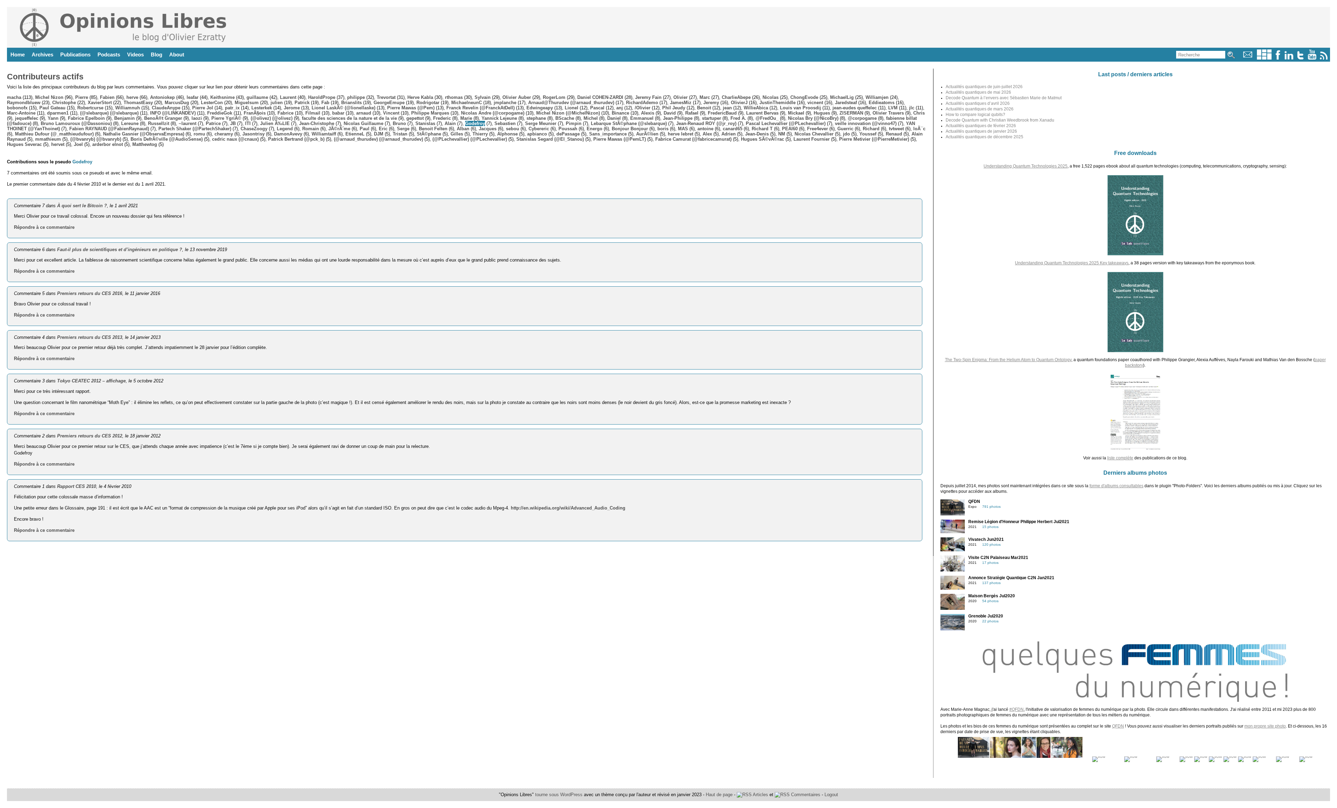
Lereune (130, 123)
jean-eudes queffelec (854, 107)
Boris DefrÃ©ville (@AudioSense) (167, 139)
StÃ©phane (429, 134)
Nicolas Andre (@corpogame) (492, 113)
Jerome (292, 107)
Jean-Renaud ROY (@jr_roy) (706, 123)
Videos (135, 54)
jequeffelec (26, 118)
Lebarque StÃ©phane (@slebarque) (629, 123)
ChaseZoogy (254, 128)
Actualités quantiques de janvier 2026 (981, 131)
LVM (893, 107)
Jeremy (711, 102)
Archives (42, 54)
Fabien (107, 97)
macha (14, 97)
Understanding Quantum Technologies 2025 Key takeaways (1071, 263)
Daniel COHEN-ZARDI (600, 97)
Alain (450, 123)
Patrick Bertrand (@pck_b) (296, 139)
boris (662, 128)
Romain (310, 128)
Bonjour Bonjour (630, 128)
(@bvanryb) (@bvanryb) (95, 139)
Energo (594, 128)
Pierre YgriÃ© (226, 118)
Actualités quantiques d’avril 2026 (978, 103)
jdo (846, 134)
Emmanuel (642, 118)
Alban (463, 128)
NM (781, 134)
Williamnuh (127, 107)
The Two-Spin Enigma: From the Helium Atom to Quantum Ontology (1008, 360)
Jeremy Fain (648, 97)
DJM (378, 134)
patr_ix (232, 107)
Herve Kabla (420, 97)
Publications (75, 54)
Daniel (614, 118)
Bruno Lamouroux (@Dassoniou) (76, 123)
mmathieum (48, 139)
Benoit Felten (433, 128)
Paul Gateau (52, 107)
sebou (512, 128)
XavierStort (100, 102)
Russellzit (158, 123)
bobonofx (17, 107)
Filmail (312, 113)
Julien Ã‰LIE (275, 123)
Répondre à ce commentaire (44, 227)
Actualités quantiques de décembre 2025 (984, 137)
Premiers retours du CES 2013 (89, 337)
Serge (403, 128)
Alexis (647, 113)
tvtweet (896, 128)
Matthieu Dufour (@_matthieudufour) (54, 134)
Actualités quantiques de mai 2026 (978, 92)
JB (233, 123)
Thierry (480, 134)
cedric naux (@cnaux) (235, 139)
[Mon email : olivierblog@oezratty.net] (1248, 58)
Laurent (288, 97)
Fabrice (285, 113)
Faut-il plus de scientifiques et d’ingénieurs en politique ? (119, 249)
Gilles (457, 134)
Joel (78, 144)
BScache (564, 118)
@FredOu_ (767, 118)
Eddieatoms (881, 102)
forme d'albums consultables (1116, 486)
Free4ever (817, 128)
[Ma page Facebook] (1278, 58)
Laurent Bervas (762, 113)
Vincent (391, 113)
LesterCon (212, 102)
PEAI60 (790, 128)
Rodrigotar (427, 102)
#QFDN (1016, 709)
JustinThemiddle (777, 102)
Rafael (691, 113)
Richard (871, 128)
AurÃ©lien (647, 134)
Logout (831, 794)
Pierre (81, 97)
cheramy (223, 134)
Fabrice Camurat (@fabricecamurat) (693, 139)
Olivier (680, 97)
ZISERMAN (851, 113)
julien (277, 102)
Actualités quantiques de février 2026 (981, 126)
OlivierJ (739, 102)
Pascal (597, 107)
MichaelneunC (466, 102)
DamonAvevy (288, 134)
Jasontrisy (253, 134)
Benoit (704, 107)
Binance (620, 113)
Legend (285, 128)
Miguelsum (247, 102)
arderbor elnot (107, 144)
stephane (536, 118)
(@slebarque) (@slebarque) (109, 113)
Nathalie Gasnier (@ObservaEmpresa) (143, 134)
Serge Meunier (540, 123)
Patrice (213, 123)
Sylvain (483, 97)
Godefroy (475, 123)
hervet (57, 144)
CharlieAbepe (736, 97)
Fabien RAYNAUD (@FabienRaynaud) (109, 128)
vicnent (815, 102)
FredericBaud (722, 113)
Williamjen (877, 97)
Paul (364, 128)
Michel (591, 118)
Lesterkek (261, 107)
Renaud (894, 134)
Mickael (796, 113)
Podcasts (108, 54)
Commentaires (805, 794)
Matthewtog (144, 144)
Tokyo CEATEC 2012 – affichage (91, 380)
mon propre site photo (1265, 726)
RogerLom (554, 97)
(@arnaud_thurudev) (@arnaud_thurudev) (378, 139)
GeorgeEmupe (389, 102)
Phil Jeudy (673, 107)
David (670, 113)
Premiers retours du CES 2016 (89, 293)
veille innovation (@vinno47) (866, 123)
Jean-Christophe (316, 123)
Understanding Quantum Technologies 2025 (1026, 166)
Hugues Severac (24, 144)
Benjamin (124, 118)
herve (132, 97)
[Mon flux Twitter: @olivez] (1300, 58)
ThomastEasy (138, 102)
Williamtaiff (324, 134)
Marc (704, 97)
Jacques (488, 128)
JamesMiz (680, 102)
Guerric (845, 128)
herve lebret (680, 134)
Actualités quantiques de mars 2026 (980, 109)
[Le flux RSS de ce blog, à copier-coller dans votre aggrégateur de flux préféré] (1324, 58)
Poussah (567, 128)
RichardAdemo (642, 102)
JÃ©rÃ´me (339, 128)
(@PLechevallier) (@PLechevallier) (469, 139)
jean (727, 107)
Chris (919, 113)
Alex (707, 134)
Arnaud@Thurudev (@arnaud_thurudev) (571, 102)
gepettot (415, 118)
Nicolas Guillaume (363, 123)
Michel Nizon (49, 97)
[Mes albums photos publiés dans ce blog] (1264, 58)
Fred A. (738, 118)
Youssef (867, 134)
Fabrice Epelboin (86, 118)
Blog (156, 54)
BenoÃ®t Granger (163, 118)
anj (619, 107)
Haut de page (719, 794)
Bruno (399, 123)
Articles (760, 794)
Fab (325, 102)
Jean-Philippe (678, 118)
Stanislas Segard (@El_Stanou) (550, 139)
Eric (383, 128)
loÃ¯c (919, 128)
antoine (705, 128)
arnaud (363, 113)
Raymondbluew (23, 102)
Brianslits (351, 102)
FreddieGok (219, 113)
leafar (192, 97)
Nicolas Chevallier (814, 134)
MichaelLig (842, 97)
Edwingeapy (539, 107)
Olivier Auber (516, 97)
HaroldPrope (321, 97)
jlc (911, 107)
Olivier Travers (888, 113)
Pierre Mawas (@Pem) (411, 107)
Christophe (64, 102)
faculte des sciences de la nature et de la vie (349, 118)
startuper (711, 118)
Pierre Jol (202, 107)
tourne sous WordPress (559, 794)
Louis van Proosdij (800, 107)
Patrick (302, 102)
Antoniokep (162, 97)
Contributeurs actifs (45, 76)
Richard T (762, 128)
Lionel (571, 107)
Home (17, 54)
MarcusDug (177, 102)
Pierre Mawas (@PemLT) (619, 139)
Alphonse (507, 134)
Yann (53, 118)
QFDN (1118, 726)
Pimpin (573, 123)
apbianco (537, 134)
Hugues (822, 113)
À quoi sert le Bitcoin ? (82, 205)
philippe (356, 97)
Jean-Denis (757, 134)
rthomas (454, 97)
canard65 (732, 128)
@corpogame (862, 118)
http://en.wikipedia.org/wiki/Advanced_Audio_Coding (568, 508)
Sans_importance (608, 134)
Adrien (728, 134)
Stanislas (425, 123)
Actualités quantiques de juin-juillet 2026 (984, 87)
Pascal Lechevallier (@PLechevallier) (786, 123)
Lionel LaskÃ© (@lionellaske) (343, 107)
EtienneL (355, 134)
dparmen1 (58, 113)
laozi (196, 118)
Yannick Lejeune (499, 118)
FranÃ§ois (255, 113)
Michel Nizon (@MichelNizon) (568, 113)
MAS (683, 128)
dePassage (568, 134)
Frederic (442, 118)
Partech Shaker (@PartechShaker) (194, 128)
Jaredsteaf (846, 102)
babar (338, 113)
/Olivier (642, 107)
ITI (248, 123)
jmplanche (505, 102)
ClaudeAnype (166, 107)
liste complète (1120, 458)
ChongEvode (804, 97)
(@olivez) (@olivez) (271, 118)
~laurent (187, 123)
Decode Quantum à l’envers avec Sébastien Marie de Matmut (1004, 98)
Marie (466, 118)
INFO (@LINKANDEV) (173, 113)
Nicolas (771, 97)
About (176, 54)
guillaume (257, 97)
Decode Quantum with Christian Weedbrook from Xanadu (1000, 120)
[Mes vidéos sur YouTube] (1312, 58)
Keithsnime (222, 97)
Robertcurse (90, 107)
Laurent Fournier (811, 139)
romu (199, 134)
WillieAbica (756, 107)
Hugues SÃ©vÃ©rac (762, 139)
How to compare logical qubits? (975, 114)
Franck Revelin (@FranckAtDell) (480, 107)
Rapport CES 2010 (76, 486)
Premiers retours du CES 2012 (89, 435)
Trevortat (386, 97)
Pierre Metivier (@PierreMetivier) (874, 139)
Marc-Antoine (21, 113)
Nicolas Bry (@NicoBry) (813, 118)
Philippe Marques (430, 113)
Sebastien (505, 123)
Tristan (400, 134)
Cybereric (539, 128)
